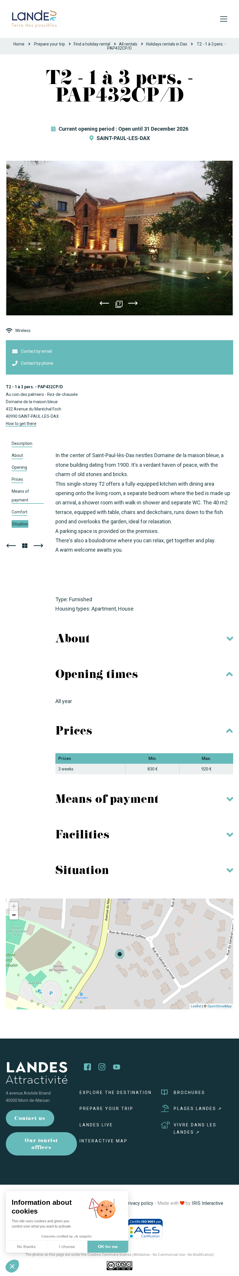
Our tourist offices (41, 1144)
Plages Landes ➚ (198, 1108)
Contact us (30, 1119)
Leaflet (196, 1006)
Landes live (96, 1125)
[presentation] (104, 304)
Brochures (189, 1092)
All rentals (128, 44)
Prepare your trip (49, 44)
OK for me (108, 1246)
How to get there (21, 423)
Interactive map (104, 1141)
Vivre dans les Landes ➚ (195, 1129)
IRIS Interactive (207, 1203)
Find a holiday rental (92, 44)
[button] (12, 1266)
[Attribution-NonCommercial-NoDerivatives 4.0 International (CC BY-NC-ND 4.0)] (119, 1265)
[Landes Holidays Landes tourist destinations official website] (34, 18)
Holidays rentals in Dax (166, 44)
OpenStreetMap (220, 1006)
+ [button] (14, 906)
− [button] (14, 915)
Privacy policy (139, 1203)
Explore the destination (116, 1092)
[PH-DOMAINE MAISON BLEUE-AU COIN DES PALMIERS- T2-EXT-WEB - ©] (119, 238)
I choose (67, 1246)
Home (18, 44)
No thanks (26, 1246)
